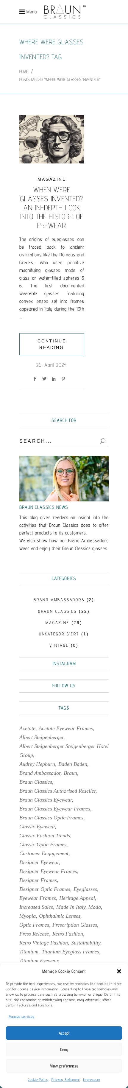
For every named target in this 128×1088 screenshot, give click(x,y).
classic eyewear (37, 827)
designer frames (38, 880)
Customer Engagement (43, 853)
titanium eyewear (38, 961)
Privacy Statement (65, 1079)
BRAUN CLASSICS (57, 611)
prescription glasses (74, 925)
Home (23, 71)
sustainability (85, 943)
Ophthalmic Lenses (59, 916)
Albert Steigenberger (41, 737)
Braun (70, 773)
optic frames (34, 925)
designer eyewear (39, 862)
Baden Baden (72, 764)
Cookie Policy (38, 1079)
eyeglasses (85, 889)
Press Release (34, 934)
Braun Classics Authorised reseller (57, 791)
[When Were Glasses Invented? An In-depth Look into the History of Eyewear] (51, 139)
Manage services (22, 1016)
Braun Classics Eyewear (45, 800)
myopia (27, 916)
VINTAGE (59, 645)
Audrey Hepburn (37, 764)
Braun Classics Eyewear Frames (54, 809)
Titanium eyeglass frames (70, 952)
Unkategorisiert (59, 634)
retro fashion (67, 934)
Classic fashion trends (44, 835)
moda (94, 907)
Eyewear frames (37, 898)
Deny (64, 1049)
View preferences (64, 1065)
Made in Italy (70, 907)
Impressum (91, 1079)
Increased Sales (36, 907)
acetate (27, 728)
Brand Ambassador (39, 773)
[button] (119, 971)
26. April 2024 (51, 365)
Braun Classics (35, 782)
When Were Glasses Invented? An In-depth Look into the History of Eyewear (51, 207)
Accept (64, 1033)
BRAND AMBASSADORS (59, 599)
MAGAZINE (52, 179)
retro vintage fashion (43, 943)
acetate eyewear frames (66, 728)
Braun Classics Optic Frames (51, 818)
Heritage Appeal (77, 898)
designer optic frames (44, 889)
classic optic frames (42, 844)
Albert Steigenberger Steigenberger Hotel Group (64, 750)
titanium (28, 952)
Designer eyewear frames (48, 871)
